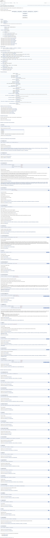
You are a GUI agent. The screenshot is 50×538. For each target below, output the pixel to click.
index (11, 67)
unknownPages (17, 93)
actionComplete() (15, 148)
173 (5, 408)
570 (5, 230)
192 (5, 441)
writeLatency (17, 81)
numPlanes (17, 85)
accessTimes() (10, 150)
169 (5, 529)
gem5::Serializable (13, 41)
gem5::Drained (8, 259)
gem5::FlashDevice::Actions (6, 126)
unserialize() (20, 378)
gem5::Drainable (13, 42)
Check (1, 175)
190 (5, 522)
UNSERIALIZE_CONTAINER (42, 355)
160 (5, 417)
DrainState (2, 252)
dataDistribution (18, 83)
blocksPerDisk (17, 91)
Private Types (35, 5)
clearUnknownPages (4, 67)
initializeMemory (4, 52)
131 (5, 365)
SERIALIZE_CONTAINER (38, 344)
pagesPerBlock (17, 88)
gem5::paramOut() (29, 344)
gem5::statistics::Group (14, 43)
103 (5, 287)
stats (16, 86)
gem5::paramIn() (29, 355)
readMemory (3, 54)
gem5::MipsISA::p (45, 148)
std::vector (10, 93)
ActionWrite (12, 182)
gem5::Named (13, 44)
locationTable (17, 95)
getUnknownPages (4, 69)
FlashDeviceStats (13, 86)
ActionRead (9, 182)
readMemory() (6, 185)
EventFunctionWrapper (12, 103)
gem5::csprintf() (21, 344)
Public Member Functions (31, 5)
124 (5, 318)
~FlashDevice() (26, 150)
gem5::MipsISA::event (21, 320)
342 (5, 331)
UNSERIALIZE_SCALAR (3, 356)
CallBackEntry (12, 101)
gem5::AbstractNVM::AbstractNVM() (8, 148)
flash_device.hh (5, 9)
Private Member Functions (39, 5)
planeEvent (17, 103)
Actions (29, 59)
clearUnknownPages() (33, 182)
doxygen (11, 537)
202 (5, 480)
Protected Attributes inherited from (8, 113)
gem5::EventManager (13, 40)
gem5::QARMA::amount (17, 182)
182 (5, 391)
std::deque (6, 101)
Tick (1, 63)
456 (5, 269)
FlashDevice (4, 4)
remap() (22, 150)
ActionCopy (5, 201)
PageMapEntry (13, 95)
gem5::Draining (12, 259)
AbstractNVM (14, 53)
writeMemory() (11, 185)
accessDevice (4, 59)
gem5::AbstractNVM (13, 38)
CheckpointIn (13, 349)
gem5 (1, 4)
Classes (28, 5)
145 (5, 156)
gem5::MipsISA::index (6, 270)
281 (5, 220)
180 (5, 464)
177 (5, 513)
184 (5, 496)
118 (5, 300)
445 (5, 245)
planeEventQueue (18, 101)
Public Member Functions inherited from (8, 38)
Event (1, 208)
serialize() (16, 378)
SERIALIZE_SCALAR (43, 344)
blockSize (17, 75)
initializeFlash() (19, 150)
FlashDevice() (9, 157)
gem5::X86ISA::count (38, 182)
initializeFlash (4, 57)
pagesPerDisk (17, 90)
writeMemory (4, 56)
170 (5, 424)
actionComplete (4, 61)
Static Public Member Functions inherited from (9, 108)
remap (3, 63)
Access (3, 55)
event (25, 54)
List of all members (48, 5)
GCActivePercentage (18, 77)
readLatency (17, 79)
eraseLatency (17, 82)
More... (21, 23)
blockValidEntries (18, 97)
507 (5, 343)
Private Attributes (44, 5)
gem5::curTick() (43, 182)
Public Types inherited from (6, 107)
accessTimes (4, 65)
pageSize (17, 76)
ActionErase (8, 201)
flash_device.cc (9, 156)
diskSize (17, 73)
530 (5, 354)
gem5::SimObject (13, 39)
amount (15, 54)
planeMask (17, 92)
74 (5, 135)
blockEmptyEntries (18, 99)
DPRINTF (5, 157)
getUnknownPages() (13, 523)
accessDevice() (6, 150)
